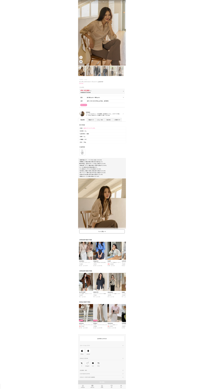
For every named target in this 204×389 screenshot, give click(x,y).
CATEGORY (83, 387)
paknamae (81, 323)
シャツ (85, 79)
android (88, 354)
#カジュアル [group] (83, 105)
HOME (102, 387)
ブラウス (81, 79)
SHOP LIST (92, 387)
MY (121, 387)
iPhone (82, 354)
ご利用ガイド (117, 120)
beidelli (109, 261)
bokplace (95, 323)
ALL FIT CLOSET (82, 292)
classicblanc (81, 261)
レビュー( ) (100, 120)
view (123, 114)
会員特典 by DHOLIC (102, 338)
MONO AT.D (95, 292)
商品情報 (82, 120)
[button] (123, 31)
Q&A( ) (108, 120)
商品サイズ (91, 120)
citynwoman (110, 292)
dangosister (95, 261)
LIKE (111, 387)
